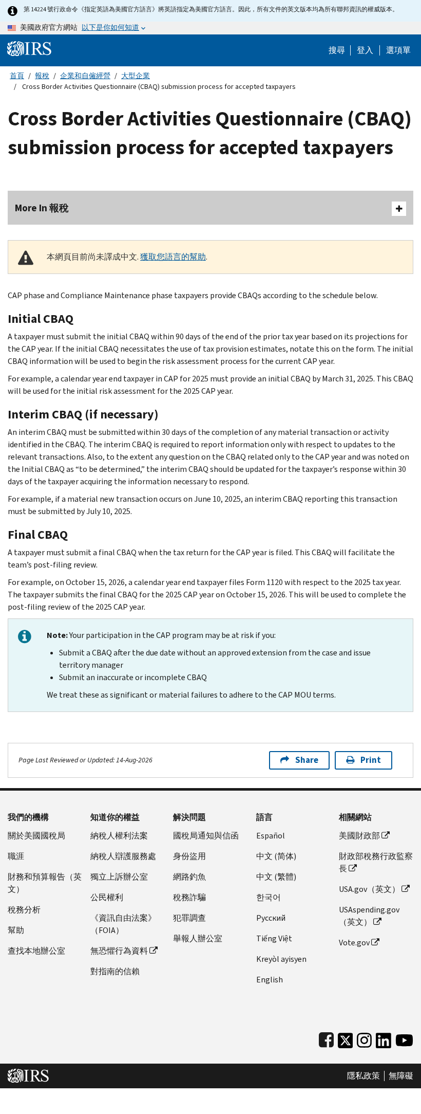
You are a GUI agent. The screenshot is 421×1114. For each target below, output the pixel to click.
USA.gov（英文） (369, 889)
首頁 (17, 76)
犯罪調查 (189, 917)
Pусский (270, 917)
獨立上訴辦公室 (119, 876)
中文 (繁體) (276, 876)
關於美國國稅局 (36, 835)
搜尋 (337, 50)
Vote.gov (354, 942)
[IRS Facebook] (326, 1038)
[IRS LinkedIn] (383, 1038)
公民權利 (106, 897)
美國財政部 (359, 835)
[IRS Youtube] (404, 1038)
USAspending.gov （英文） (369, 915)
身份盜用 (189, 856)
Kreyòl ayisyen (281, 959)
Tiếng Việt (274, 938)
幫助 (16, 930)
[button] (365, 50)
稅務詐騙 (189, 897)
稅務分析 (24, 909)
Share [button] (306, 760)
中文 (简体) (276, 856)
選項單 (398, 50)
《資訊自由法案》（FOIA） (123, 924)
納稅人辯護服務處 (123, 856)
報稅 (42, 76)
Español (270, 835)
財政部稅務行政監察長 (376, 862)
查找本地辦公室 (36, 950)
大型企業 (135, 76)
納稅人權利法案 (119, 835)
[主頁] (29, 48)
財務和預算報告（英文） (45, 882)
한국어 (268, 897)
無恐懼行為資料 (119, 950)
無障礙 (401, 1076)
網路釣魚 (189, 876)
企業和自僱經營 (85, 76)
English (269, 979)
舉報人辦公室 (197, 938)
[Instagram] (364, 1038)
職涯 (16, 856)
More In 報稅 (42, 208)
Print (370, 760)
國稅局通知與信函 (206, 835)
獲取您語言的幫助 (173, 256)
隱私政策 (363, 1076)
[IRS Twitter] (345, 1038)
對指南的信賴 (115, 971)
